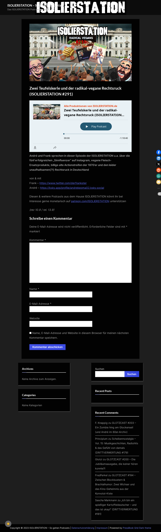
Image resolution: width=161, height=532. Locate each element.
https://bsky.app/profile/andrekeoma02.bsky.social (72, 187)
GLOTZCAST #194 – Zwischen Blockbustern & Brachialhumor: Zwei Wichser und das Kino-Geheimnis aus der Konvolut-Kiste (115, 484)
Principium (101, 438)
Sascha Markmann (106, 500)
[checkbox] (8, 524)
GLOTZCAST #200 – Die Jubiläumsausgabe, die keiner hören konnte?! (116, 464)
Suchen (99, 368)
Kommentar (37, 240)
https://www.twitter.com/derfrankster (63, 183)
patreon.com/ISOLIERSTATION (90, 201)
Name (34, 289)
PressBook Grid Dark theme (137, 528)
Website (34, 318)
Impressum (102, 528)
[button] (158, 152)
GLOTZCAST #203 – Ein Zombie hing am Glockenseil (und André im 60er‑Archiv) (115, 427)
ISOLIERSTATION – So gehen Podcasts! (34, 5)
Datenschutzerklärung (83, 528)
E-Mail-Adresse (40, 303)
